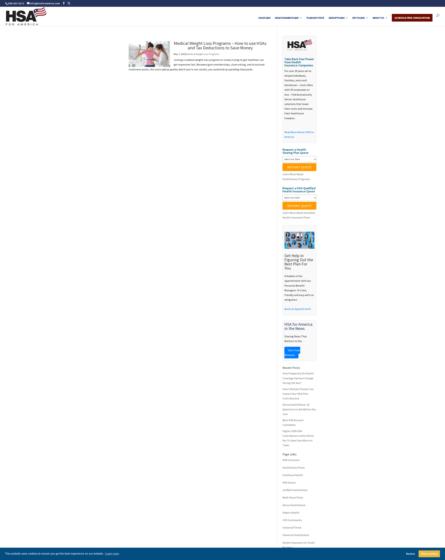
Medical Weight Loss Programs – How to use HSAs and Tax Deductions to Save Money (220, 45)
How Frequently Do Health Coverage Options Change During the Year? (298, 378)
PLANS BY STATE (315, 18)
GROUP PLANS (337, 18)
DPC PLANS (358, 18)
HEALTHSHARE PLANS (287, 18)
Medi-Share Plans (292, 497)
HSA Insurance (291, 460)
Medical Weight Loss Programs (203, 54)
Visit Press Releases (292, 352)
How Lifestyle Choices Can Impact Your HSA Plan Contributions (298, 393)
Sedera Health (290, 512)
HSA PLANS (264, 18)
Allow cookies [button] (429, 553)
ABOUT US (378, 18)
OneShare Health (292, 475)
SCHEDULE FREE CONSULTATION (412, 17)
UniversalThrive (291, 527)
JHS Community (292, 520)
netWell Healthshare (295, 490)
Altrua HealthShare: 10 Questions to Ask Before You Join (299, 409)
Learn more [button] (112, 553)
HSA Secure (289, 482)
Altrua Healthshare (293, 505)
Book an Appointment (297, 309)
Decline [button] (410, 553)
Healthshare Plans (293, 467)
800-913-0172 (16, 3)
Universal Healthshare (295, 535)
